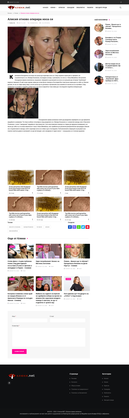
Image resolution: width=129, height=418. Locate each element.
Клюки (53, 7)
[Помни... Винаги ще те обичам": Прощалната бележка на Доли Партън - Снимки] (77, 251)
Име (14, 316)
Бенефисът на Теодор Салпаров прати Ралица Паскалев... (113, 39)
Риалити (90, 7)
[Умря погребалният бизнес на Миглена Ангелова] (49, 251)
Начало (45, 7)
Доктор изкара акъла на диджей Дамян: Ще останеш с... (112, 65)
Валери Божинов (28, 227)
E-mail (52, 316)
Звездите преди (101, 7)
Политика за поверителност (79, 389)
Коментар (15, 326)
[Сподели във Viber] (74, 227)
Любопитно (80, 7)
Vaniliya (12, 23)
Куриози (62, 7)
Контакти (74, 382)
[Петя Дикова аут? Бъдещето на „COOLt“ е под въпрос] (77, 283)
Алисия (47, 227)
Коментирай (19, 351)
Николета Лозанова (14, 227)
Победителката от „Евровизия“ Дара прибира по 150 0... (111, 79)
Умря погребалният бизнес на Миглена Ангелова (112, 52)
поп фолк (39, 227)
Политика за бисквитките (79, 393)
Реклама (74, 378)
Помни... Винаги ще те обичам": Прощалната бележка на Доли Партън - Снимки (76, 263)
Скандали (70, 7)
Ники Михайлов (13, 231)
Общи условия (75, 385)
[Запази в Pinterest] (87, 227)
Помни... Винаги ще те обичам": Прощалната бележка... (113, 26)
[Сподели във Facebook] (70, 227)
